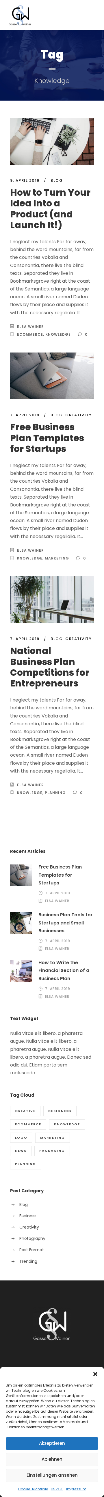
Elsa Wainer (30, 326)
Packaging (52, 1150)
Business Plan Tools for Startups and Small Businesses (65, 922)
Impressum (76, 1489)
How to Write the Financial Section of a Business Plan (63, 970)
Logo (21, 1137)
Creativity (78, 415)
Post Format (31, 1250)
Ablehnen (52, 1459)
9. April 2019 (25, 180)
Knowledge (58, 334)
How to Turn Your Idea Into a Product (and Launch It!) (50, 208)
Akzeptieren (52, 1443)
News (21, 1150)
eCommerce (30, 334)
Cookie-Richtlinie (33, 1489)
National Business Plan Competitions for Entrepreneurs (49, 667)
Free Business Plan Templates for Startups (47, 438)
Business (27, 1216)
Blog (57, 180)
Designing (60, 1111)
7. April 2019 (25, 415)
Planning (55, 792)
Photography (32, 1238)
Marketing (57, 558)
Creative (25, 1111)
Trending (28, 1261)
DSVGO (57, 1489)
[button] (95, 1374)
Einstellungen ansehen (52, 1475)
